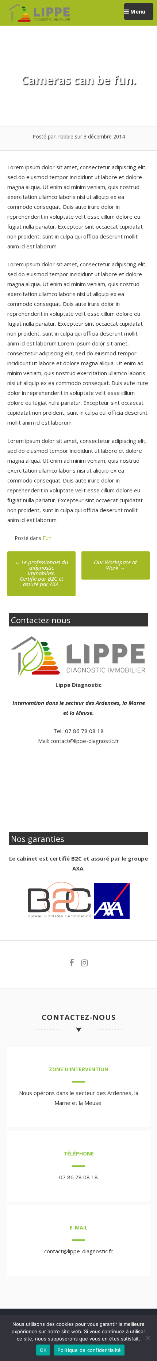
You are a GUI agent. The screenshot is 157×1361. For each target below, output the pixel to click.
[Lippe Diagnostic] (39, 20)
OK (43, 1350)
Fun (47, 538)
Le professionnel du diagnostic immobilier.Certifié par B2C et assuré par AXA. (41, 573)
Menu (137, 11)
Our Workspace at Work (115, 564)
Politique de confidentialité (89, 1350)
